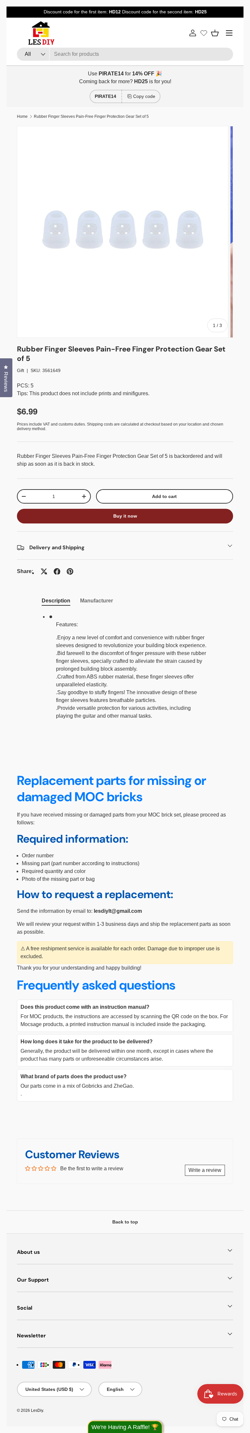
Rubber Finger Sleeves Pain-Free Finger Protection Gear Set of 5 (91, 116)
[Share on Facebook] (56, 571)
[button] (215, 33)
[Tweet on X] (43, 571)
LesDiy (37, 1410)
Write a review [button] (204, 1170)
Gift (20, 370)
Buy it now (125, 516)
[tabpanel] (125, 669)
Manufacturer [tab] (96, 600)
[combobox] (125, 54)
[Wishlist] (204, 33)
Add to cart (164, 496)
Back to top (125, 1221)
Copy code (144, 96)
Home (22, 116)
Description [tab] (56, 600)
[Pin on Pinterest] (69, 571)
